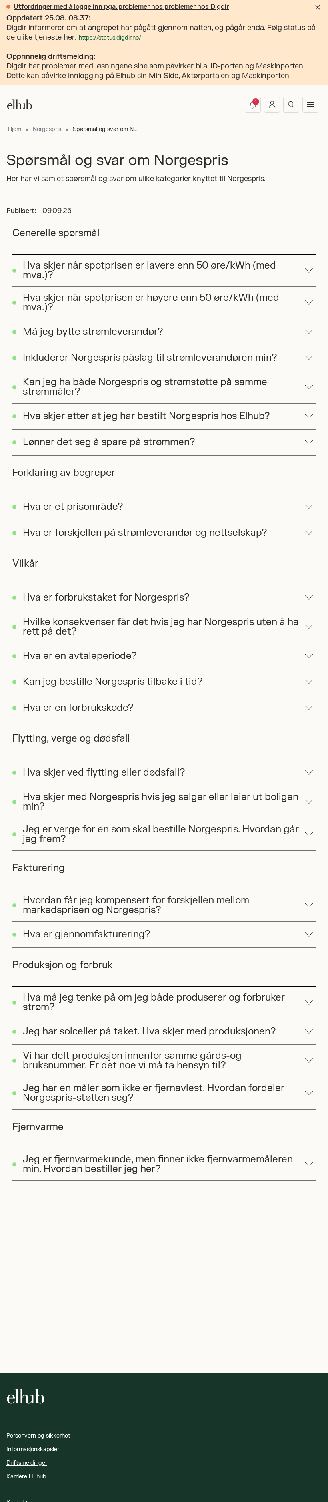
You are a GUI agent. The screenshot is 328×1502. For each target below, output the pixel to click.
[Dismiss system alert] (318, 7)
